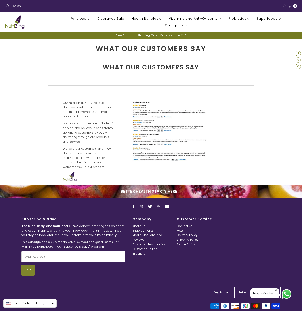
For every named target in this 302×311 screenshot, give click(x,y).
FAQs (180, 230)
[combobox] (76, 6)
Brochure (139, 253)
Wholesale (80, 18)
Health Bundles (145, 18)
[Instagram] (141, 207)
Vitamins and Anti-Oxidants (194, 18)
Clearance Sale (110, 18)
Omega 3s (175, 25)
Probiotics (237, 18)
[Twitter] (150, 207)
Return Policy (186, 244)
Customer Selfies (144, 249)
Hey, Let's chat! (264, 293)
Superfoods (268, 18)
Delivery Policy (187, 235)
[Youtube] (167, 207)
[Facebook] (133, 207)
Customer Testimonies (148, 244)
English (219, 292)
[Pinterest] (158, 207)
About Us (138, 226)
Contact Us (185, 226)
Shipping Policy (187, 240)
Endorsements (142, 230)
